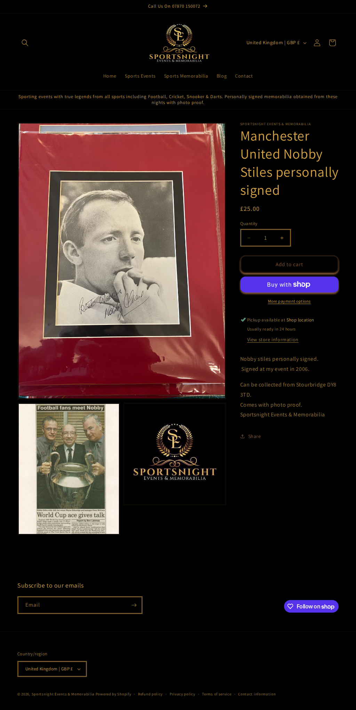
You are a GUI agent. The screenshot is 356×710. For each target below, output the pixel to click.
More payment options (289, 301)
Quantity (249, 223)
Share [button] (254, 436)
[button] (25, 42)
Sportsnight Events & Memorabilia (63, 694)
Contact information (257, 694)
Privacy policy (182, 694)
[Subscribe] (133, 605)
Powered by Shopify (113, 694)
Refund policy (150, 694)
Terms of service (216, 694)
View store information (273, 339)
